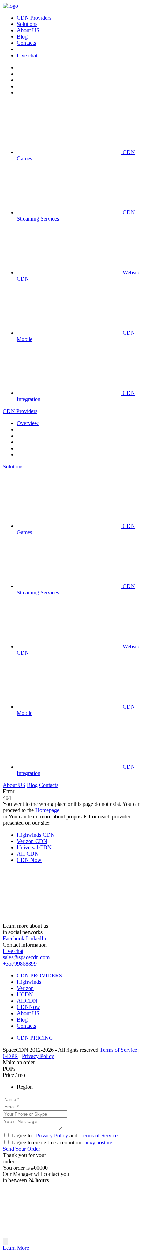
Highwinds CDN (36, 835)
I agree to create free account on (61, 1142)
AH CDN (28, 854)
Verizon (25, 988)
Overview (28, 423)
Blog (32, 785)
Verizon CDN (32, 841)
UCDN (25, 994)
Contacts (48, 785)
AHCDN (27, 1001)
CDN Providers (20, 411)
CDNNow (28, 1007)
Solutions (13, 466)
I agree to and (64, 1135)
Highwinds (29, 982)
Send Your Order (21, 1149)
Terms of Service (118, 1050)
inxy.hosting (98, 1142)
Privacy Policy (38, 1056)
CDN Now (29, 860)
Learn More (16, 1248)
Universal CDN (34, 847)
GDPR (10, 1056)
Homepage (47, 810)
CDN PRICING (35, 1038)
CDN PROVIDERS (39, 975)
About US (14, 785)
